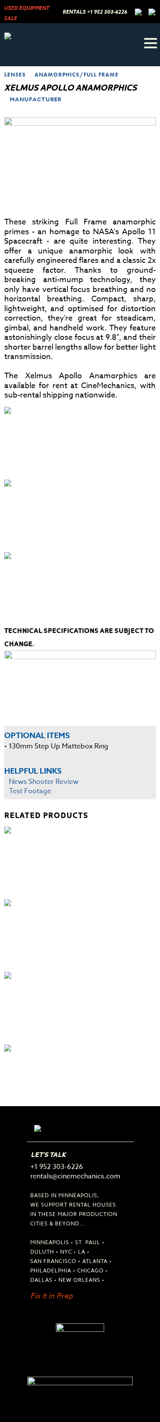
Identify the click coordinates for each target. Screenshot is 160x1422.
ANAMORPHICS (57, 74)
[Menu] (150, 43)
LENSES (15, 74)
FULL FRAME (101, 74)
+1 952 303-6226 (107, 12)
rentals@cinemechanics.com (75, 1176)
